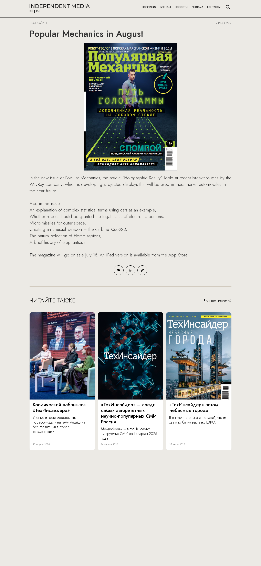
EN (38, 11)
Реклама (197, 7)
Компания (149, 7)
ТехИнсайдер (38, 23)
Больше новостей (217, 301)
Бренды (165, 7)
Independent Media (60, 6)
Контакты (213, 7)
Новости (181, 7)
